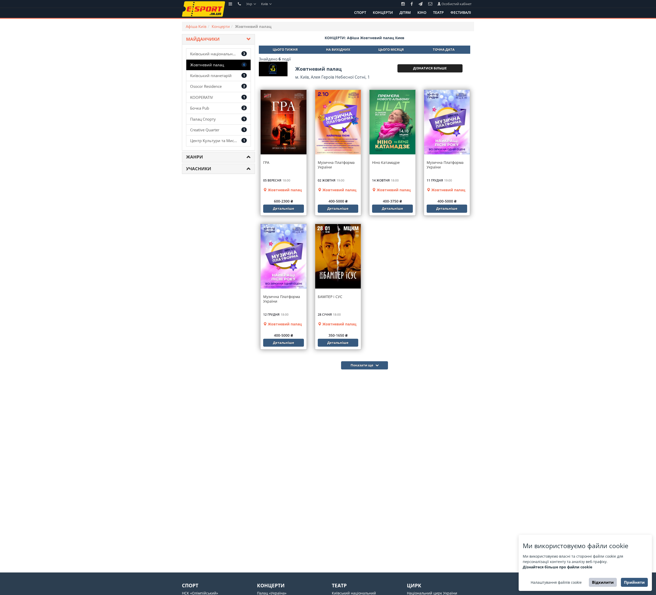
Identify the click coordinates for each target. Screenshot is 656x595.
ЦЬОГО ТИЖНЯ (285, 49)
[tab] (218, 39)
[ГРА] (283, 122)
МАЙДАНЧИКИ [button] (203, 39)
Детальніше (283, 208)
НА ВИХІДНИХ (338, 49)
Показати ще (362, 365)
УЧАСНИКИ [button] (198, 169)
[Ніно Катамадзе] (392, 122)
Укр (249, 4)
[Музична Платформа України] (338, 122)
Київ (265, 4)
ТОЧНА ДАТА (444, 49)
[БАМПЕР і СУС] (338, 256)
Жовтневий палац (284, 190)
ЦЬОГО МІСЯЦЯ (391, 49)
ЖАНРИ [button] (194, 157)
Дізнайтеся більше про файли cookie (557, 567)
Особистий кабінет (456, 4)
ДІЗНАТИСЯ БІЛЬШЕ (430, 68)
